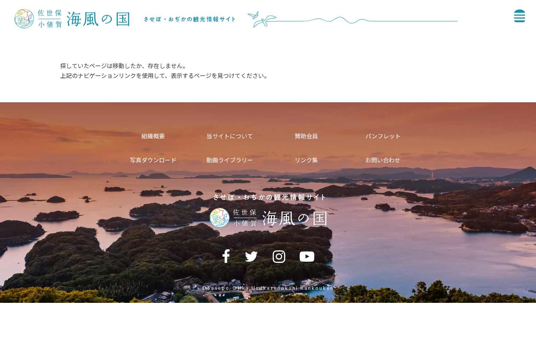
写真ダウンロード (153, 160)
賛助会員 (306, 136)
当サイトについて (229, 136)
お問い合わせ (382, 160)
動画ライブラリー (229, 160)
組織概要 (153, 136)
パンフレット (383, 136)
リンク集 (306, 160)
